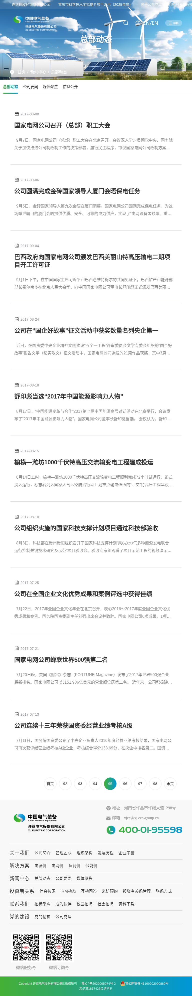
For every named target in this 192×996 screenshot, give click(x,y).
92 (65, 784)
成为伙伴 (64, 904)
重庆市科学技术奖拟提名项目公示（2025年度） (95, 5)
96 (125, 784)
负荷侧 (74, 866)
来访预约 (110, 891)
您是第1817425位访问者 (95, 988)
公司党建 (64, 917)
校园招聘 (84, 904)
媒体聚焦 (50, 87)
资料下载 (126, 904)
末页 (170, 784)
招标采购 (42, 904)
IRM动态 (68, 891)
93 (80, 784)
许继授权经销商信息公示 (31, 5)
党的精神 (42, 917)
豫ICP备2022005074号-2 (99, 983)
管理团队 (64, 853)
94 (95, 784)
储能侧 (92, 866)
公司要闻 (30, 87)
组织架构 (84, 853)
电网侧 (58, 866)
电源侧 (40, 866)
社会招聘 (106, 904)
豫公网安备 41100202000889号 (146, 983)
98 (155, 784)
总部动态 (59, 72)
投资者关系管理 (137, 891)
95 (110, 784)
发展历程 (106, 853)
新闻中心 (38, 72)
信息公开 (70, 87)
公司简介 (42, 853)
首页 (22, 72)
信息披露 (48, 891)
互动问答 (89, 891)
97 (140, 784)
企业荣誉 (126, 853)
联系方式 (164, 891)
